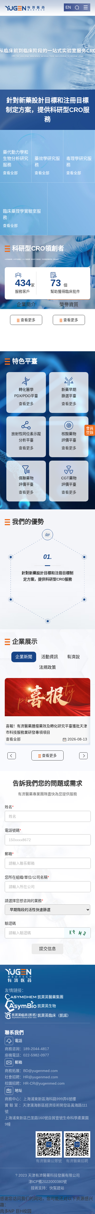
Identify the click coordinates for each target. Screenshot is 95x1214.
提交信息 (47, 949)
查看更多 (27, 320)
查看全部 (10, 173)
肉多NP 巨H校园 (15, 1211)
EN (68, 7)
